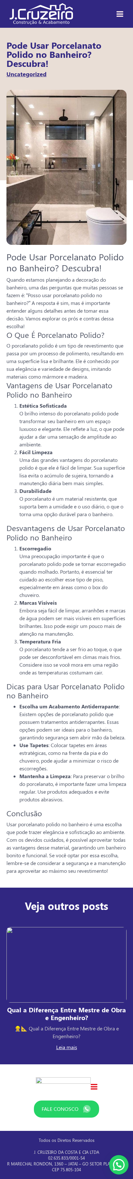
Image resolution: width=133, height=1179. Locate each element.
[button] (118, 1164)
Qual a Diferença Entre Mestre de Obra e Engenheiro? (66, 1013)
